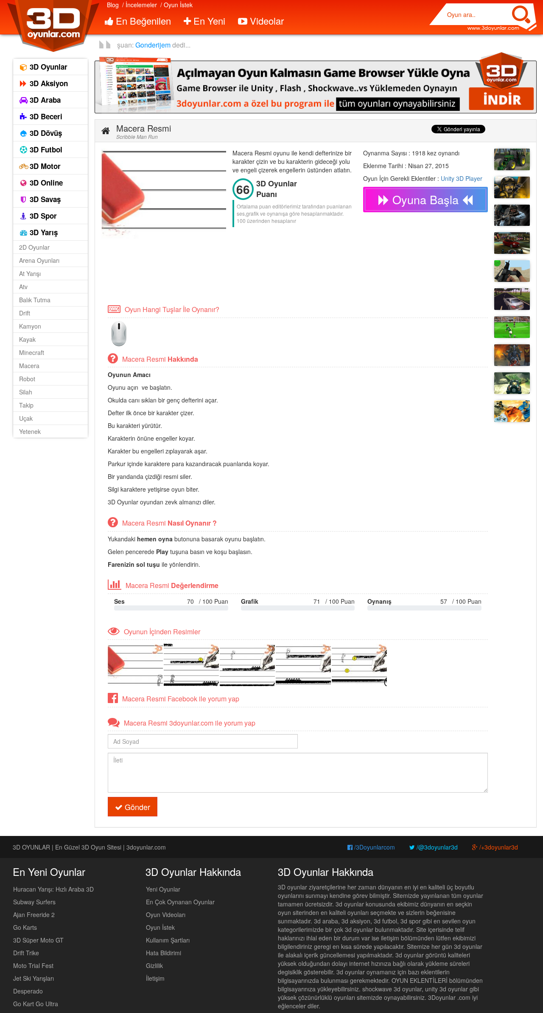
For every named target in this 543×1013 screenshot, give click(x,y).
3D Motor (44, 166)
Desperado (28, 991)
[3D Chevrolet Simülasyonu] (512, 243)
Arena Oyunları (39, 260)
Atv (23, 286)
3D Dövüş (45, 133)
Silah (25, 392)
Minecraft (31, 352)
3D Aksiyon (48, 83)
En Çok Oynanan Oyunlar (180, 902)
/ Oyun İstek (176, 4)
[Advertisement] (255, 272)
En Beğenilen (142, 20)
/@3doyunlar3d (436, 847)
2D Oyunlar (34, 247)
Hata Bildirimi (163, 952)
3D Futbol (45, 149)
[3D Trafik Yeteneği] (512, 299)
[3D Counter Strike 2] (512, 271)
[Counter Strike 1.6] (512, 215)
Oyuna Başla (425, 199)
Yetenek (30, 431)
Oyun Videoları (165, 914)
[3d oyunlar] (52, 26)
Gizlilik (154, 965)
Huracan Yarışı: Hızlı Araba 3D (53, 889)
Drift (24, 313)
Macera (29, 365)
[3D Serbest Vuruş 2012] (512, 327)
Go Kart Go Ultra (35, 1003)
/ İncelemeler (139, 4)
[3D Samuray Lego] (512, 411)
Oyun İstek (160, 927)
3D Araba (44, 100)
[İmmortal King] (512, 355)
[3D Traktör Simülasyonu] (512, 159)
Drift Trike (26, 952)
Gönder (136, 806)
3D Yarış (43, 232)
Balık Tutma (34, 299)
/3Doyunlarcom (374, 847)
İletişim (155, 978)
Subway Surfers (34, 902)
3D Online (45, 182)
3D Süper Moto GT (38, 940)
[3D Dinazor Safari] (512, 383)
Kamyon (30, 326)
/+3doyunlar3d (498, 847)
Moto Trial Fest (33, 965)
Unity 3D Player (461, 178)
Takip (26, 405)
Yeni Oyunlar (163, 889)
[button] (105, 131)
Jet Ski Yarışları (33, 978)
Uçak (26, 418)
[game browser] (316, 82)
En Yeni (208, 20)
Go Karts (25, 927)
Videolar (265, 20)
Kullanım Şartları (168, 940)
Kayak (27, 339)
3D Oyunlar (47, 67)
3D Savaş (44, 199)
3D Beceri (45, 116)
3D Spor (42, 216)
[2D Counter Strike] (512, 187)
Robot (27, 378)
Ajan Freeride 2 (34, 914)
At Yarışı (30, 273)
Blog (113, 4)
